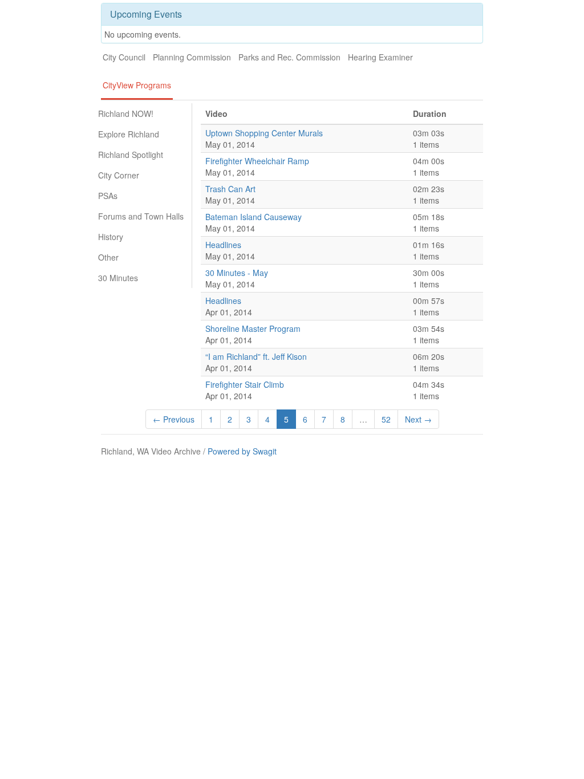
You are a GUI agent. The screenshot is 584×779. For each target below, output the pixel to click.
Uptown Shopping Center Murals (264, 133)
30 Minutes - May (236, 272)
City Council (124, 57)
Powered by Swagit (242, 451)
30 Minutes (118, 277)
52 (386, 419)
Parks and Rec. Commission (289, 57)
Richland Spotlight (130, 154)
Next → (418, 419)
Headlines (223, 244)
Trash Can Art (230, 188)
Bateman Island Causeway (253, 216)
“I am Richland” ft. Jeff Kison (256, 356)
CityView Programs (137, 85)
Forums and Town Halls (141, 216)
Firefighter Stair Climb (244, 384)
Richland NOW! (125, 113)
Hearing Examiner (380, 57)
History (110, 236)
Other (108, 257)
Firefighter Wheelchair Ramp (257, 161)
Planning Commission (192, 57)
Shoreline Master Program (253, 328)
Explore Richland (128, 134)
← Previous (173, 419)
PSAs (107, 195)
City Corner (118, 175)
